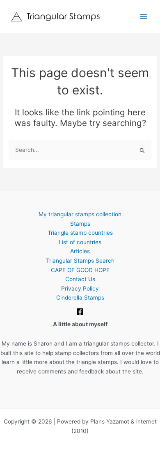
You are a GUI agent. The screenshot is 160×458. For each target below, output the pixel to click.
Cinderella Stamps (80, 297)
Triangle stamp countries (80, 232)
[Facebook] (80, 311)
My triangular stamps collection (80, 214)
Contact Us (80, 279)
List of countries (80, 242)
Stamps (80, 223)
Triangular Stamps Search (80, 260)
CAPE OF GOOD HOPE (80, 270)
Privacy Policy (80, 288)
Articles (80, 251)
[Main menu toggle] (143, 16)
